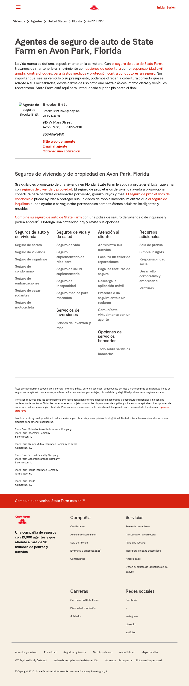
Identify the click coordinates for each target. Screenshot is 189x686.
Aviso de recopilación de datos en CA (76, 660)
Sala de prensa (151, 245)
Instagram (132, 616)
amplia (20, 73)
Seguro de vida (68, 245)
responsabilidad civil (146, 68)
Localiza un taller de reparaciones (114, 259)
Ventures (146, 288)
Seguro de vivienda (30, 252)
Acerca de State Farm (83, 534)
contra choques (39, 73)
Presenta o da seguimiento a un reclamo (111, 298)
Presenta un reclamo (138, 526)
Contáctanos (77, 526)
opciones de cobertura (103, 68)
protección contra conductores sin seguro (122, 73)
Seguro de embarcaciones (27, 281)
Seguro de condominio (24, 269)
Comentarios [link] (77, 558)
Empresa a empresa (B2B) (85, 550)
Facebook (131, 600)
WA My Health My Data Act (31, 660)
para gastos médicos (70, 73)
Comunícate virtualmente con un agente (114, 314)
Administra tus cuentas (110, 247)
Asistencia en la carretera (141, 534)
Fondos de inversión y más (73, 325)
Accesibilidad (127, 652)
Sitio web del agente (59, 141)
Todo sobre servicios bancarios (114, 351)
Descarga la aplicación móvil (111, 283)
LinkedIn (130, 624)
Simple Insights (151, 252)
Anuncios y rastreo (26, 652)
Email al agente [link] (55, 146)
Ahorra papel (133, 558)
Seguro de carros (28, 245)
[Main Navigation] (18, 7)
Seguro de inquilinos (31, 259)
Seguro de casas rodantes (28, 293)
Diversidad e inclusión (82, 608)
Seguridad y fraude (74, 652)
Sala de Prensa (79, 542)
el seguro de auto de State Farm (137, 64)
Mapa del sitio (150, 652)
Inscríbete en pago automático (143, 550)
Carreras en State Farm (84, 600)
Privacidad (50, 652)
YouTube (130, 632)
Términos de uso (102, 652)
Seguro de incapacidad (66, 283)
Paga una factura (135, 542)
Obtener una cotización (61, 151)
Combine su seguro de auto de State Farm (48, 217)
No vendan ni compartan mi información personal (133, 660)
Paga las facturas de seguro (114, 271)
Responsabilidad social (152, 261)
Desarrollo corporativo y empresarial (149, 276)
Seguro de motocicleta (24, 305)
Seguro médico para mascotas (72, 295)
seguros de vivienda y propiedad (47, 189)
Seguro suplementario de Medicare (70, 257)
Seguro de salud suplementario (69, 271)
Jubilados (76, 616)
